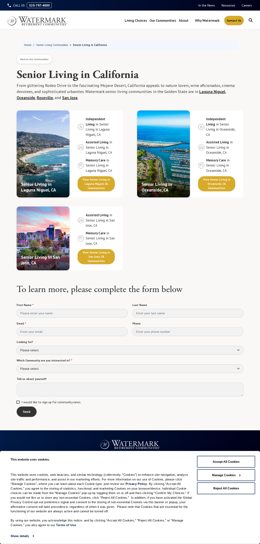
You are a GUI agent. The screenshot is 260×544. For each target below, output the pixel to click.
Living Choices (136, 20)
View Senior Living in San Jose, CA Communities (96, 257)
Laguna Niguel (212, 91)
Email (21, 323)
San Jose (70, 97)
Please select (29, 350)
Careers (247, 5)
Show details (20, 536)
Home (27, 45)
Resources (228, 5)
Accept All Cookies (226, 461)
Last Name (139, 305)
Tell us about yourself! (32, 379)
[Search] (251, 20)
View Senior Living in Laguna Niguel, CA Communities (96, 184)
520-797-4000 (39, 5)
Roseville (45, 97)
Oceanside (26, 97)
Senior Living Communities (52, 45)
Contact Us (234, 20)
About (183, 20)
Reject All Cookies (226, 488)
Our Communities (163, 20)
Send (26, 412)
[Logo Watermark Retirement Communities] (37, 20)
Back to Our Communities (34, 59)
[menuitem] (206, 5)
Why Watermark (207, 20)
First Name (25, 305)
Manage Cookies (224, 475)
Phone (136, 323)
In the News (206, 5)
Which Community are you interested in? (44, 360)
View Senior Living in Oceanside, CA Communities (216, 184)
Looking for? (25, 342)
